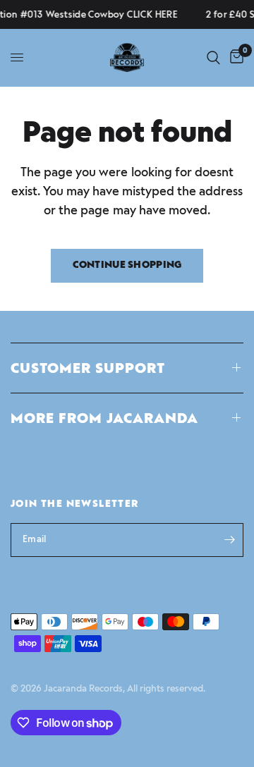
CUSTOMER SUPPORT (88, 368)
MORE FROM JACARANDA (104, 418)
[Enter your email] (229, 540)
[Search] (213, 57)
